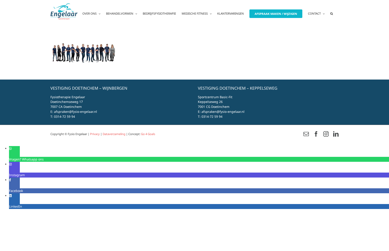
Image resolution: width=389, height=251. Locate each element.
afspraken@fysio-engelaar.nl (75, 111)
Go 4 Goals (148, 134)
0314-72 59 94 (64, 116)
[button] (331, 13)
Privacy (95, 134)
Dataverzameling (114, 134)
